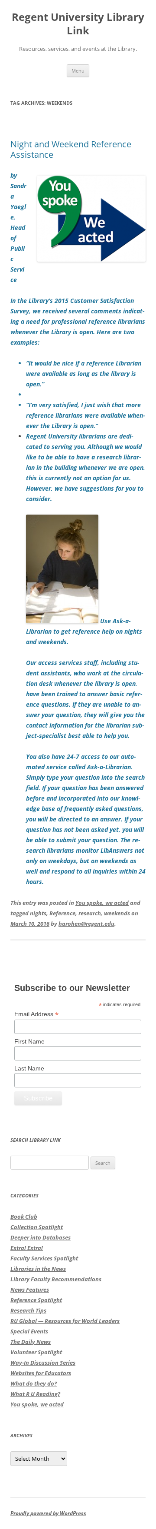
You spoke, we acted (102, 903)
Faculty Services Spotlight (44, 1258)
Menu (78, 70)
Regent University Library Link (78, 23)
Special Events (29, 1331)
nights (38, 913)
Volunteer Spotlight (36, 1352)
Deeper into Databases (40, 1237)
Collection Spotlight (36, 1227)
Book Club (23, 1216)
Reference (62, 913)
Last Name (29, 1068)
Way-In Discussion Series (42, 1362)
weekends (117, 913)
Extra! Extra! (26, 1248)
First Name (29, 1041)
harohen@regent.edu (86, 923)
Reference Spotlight (36, 1300)
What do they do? (33, 1383)
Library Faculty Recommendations (55, 1279)
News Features (29, 1289)
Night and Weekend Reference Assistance (70, 149)
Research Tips (28, 1310)
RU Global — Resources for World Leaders (65, 1321)
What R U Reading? (35, 1394)
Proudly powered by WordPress (48, 1513)
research (89, 913)
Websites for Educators (40, 1373)
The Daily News (30, 1342)
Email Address (36, 1014)
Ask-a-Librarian (109, 767)
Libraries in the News (38, 1269)
